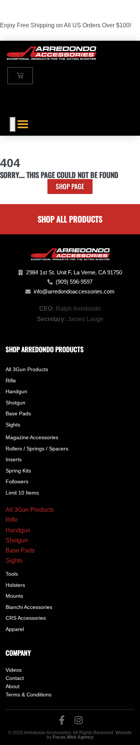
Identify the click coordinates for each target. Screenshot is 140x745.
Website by (89, 735)
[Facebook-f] (61, 720)
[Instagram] (78, 720)
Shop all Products (70, 219)
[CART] (20, 75)
